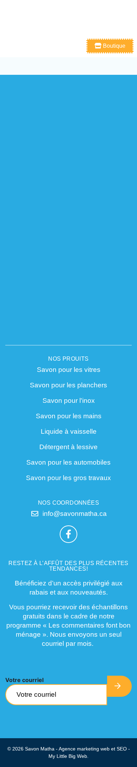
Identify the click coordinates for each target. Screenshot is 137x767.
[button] (126, 17)
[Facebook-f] (68, 534)
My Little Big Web (67, 756)
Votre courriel (24, 679)
